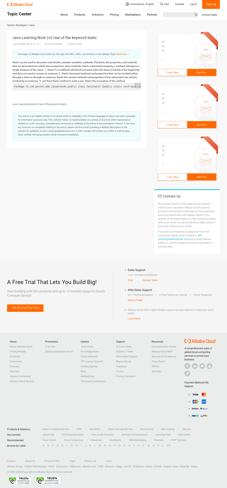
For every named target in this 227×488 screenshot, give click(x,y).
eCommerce (146, 429)
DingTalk (184, 466)
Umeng (167, 466)
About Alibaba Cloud (21, 346)
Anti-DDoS (94, 429)
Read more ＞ (123, 54)
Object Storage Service (120, 429)
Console (179, 4)
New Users (184, 434)
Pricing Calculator (126, 376)
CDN (78, 429)
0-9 (168, 445)
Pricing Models (18, 351)
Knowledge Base (90, 351)
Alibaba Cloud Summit (22, 381)
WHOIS (155, 366)
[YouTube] (209, 366)
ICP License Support (92, 361)
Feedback (121, 366)
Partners (152, 14)
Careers (11, 460)
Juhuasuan (62, 466)
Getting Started (89, 366)
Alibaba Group (15, 466)
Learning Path (163, 434)
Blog (83, 371)
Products (79, 14)
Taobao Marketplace (35, 466)
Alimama (109, 466)
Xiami (175, 466)
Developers (115, 440)
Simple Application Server (59, 351)
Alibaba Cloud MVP (162, 351)
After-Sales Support (127, 356)
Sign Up (211, 4)
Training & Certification (93, 381)
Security (186, 429)
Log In (193, 4)
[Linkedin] (195, 366)
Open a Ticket (135, 300)
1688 (100, 466)
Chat (130, 280)
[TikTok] (187, 373)
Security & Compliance (164, 356)
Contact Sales (209, 14)
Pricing (114, 14)
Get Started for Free (25, 308)
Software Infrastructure (134, 434)
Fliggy (119, 466)
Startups (14, 371)
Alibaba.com (89, 466)
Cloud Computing (73, 440)
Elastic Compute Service (56, 429)
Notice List (90, 460)
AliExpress (75, 466)
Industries (96, 440)
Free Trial (50, 346)
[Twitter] (202, 366)
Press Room (158, 361)
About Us (30, 460)
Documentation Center (164, 346)
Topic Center (49, 440)
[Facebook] (187, 366)
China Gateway (89, 356)
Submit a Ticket (124, 351)
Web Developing (137, 440)
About (64, 14)
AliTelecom (138, 466)
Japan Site (48, 434)
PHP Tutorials (178, 440)
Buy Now (201, 72)
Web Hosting (168, 429)
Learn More (173, 72)
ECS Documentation (73, 434)
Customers (16, 361)
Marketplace (132, 14)
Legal (72, 460)
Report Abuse (123, 361)
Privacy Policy (52, 460)
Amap (149, 466)
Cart (166, 4)
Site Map (156, 371)
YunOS (127, 466)
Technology (87, 346)
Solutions (98, 14)
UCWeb (158, 466)
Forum (119, 371)
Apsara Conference (20, 376)
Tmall (51, 466)
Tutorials (159, 440)
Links (109, 460)
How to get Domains (103, 434)
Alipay (194, 466)
